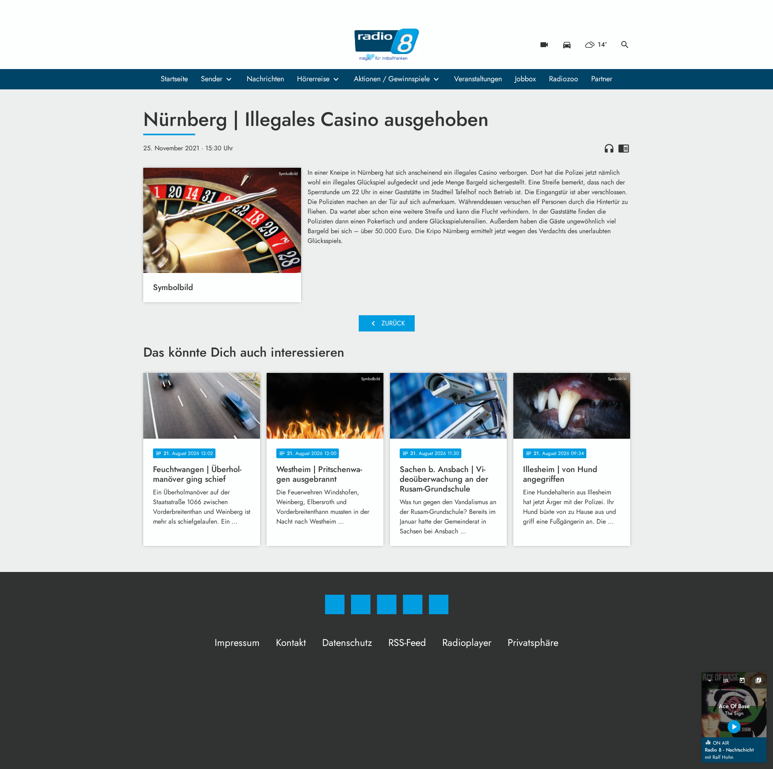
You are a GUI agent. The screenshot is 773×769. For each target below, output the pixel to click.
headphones (609, 148)
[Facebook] (151, 45)
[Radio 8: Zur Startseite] (386, 44)
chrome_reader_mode (623, 148)
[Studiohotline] (200, 45)
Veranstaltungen (478, 79)
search (625, 45)
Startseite (174, 79)
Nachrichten (265, 79)
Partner (601, 79)
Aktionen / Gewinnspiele (392, 79)
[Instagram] (167, 45)
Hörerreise (313, 79)
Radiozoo (563, 79)
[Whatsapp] (184, 45)
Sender (211, 79)
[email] (216, 45)
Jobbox (525, 79)
